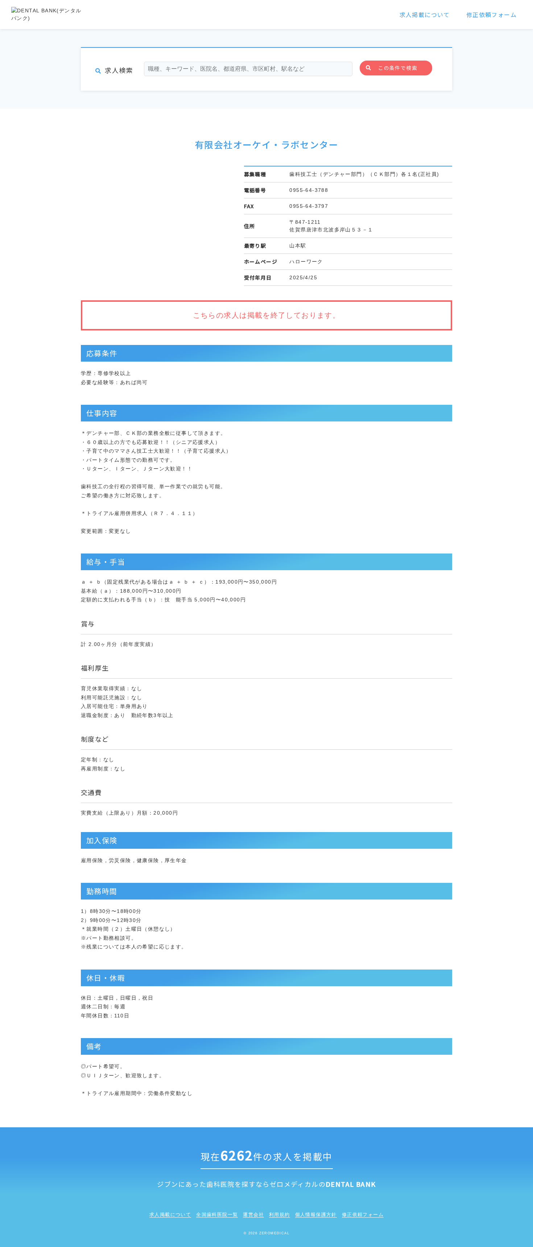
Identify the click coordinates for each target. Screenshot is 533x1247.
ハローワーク (306, 261)
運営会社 (253, 1214)
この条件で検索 (397, 67)
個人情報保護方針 (316, 1214)
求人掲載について (425, 14)
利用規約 (279, 1214)
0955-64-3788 (308, 190)
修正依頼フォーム (491, 14)
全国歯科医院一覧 (217, 1214)
